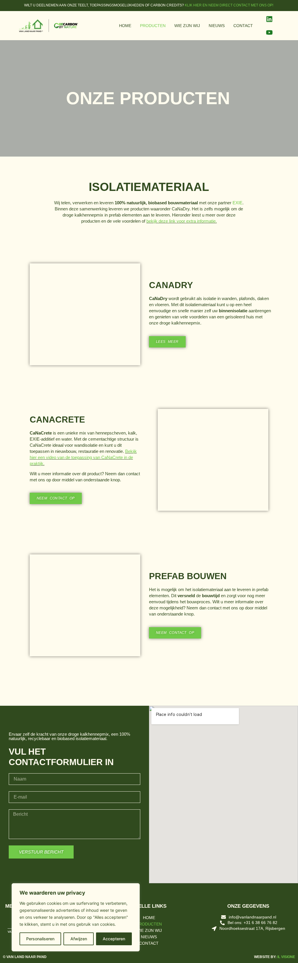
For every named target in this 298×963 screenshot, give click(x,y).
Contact (243, 25)
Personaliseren (40, 938)
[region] (76, 917)
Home (125, 25)
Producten (153, 25)
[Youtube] (269, 32)
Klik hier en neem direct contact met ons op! (229, 5)
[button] (35, 314)
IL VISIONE (286, 957)
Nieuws (217, 25)
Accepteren (114, 938)
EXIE (237, 202)
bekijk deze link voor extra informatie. (181, 221)
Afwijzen (78, 938)
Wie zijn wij (187, 25)
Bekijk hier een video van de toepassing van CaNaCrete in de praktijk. (83, 457)
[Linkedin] (269, 19)
